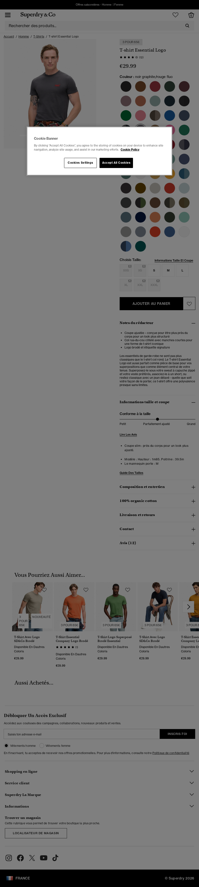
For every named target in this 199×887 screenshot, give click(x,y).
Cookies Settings (80, 162)
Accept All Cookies (116, 162)
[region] (99, 151)
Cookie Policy (130, 149)
